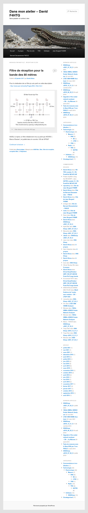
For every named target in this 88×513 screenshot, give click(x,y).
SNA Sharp (73, 263)
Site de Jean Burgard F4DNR (70, 199)
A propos (21, 51)
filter (41, 149)
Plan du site (30, 51)
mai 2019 (66, 364)
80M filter (36, 149)
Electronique (20, 149)
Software (46, 51)
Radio (70, 145)
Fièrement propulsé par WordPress (44, 506)
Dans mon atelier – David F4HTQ (28, 13)
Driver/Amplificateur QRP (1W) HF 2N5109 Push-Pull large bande (70, 274)
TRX (39, 51)
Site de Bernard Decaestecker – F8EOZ (70, 192)
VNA (72, 143)
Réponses (23, 151)
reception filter (13, 151)
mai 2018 (66, 379)
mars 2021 (66, 352)
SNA (72, 136)
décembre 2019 (68, 354)
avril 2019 (66, 366)
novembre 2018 (68, 370)
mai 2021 (66, 350)
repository (66, 186)
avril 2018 (66, 382)
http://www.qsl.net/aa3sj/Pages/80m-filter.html (26, 86)
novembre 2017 (68, 384)
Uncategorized (68, 159)
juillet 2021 (66, 348)
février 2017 (67, 386)
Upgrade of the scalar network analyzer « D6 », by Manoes (70, 99)
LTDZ (74, 141)
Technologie (67, 129)
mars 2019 (66, 368)
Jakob (65, 235)
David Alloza (30, 78)
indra (65, 211)
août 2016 (66, 395)
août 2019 (66, 357)
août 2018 (66, 375)
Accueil (12, 51)
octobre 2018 (67, 373)
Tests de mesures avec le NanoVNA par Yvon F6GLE (70, 108)
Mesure (70, 134)
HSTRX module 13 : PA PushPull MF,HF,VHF (70, 172)
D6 (74, 139)
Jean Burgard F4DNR (59, 51)
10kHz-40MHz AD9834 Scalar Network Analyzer (70, 74)
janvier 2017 (67, 389)
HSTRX (75, 150)
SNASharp (71, 157)
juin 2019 (66, 361)
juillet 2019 (66, 359)
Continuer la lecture (17, 144)
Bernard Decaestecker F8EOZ (19, 55)
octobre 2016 (67, 391)
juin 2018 (66, 377)
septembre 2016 (68, 393)
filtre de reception (48, 149)
